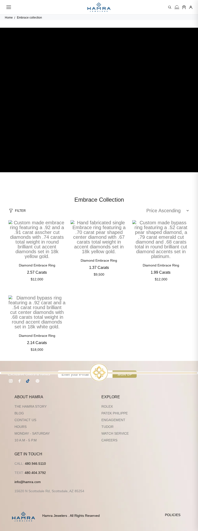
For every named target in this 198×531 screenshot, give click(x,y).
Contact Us (25, 420)
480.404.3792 (35, 473)
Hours (20, 427)
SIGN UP (124, 374)
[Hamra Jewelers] (99, 7)
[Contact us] (177, 7)
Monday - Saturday (32, 433)
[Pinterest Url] (37, 381)
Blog (19, 413)
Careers (109, 440)
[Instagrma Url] (11, 381)
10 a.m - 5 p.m (25, 440)
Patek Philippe (114, 413)
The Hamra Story (30, 406)
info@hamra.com (27, 482)
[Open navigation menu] (9, 7)
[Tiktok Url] (28, 381)
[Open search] (169, 7)
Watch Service (115, 433)
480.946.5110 (35, 463)
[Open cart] (184, 7)
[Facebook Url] (19, 381)
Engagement (113, 420)
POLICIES (172, 515)
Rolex (107, 406)
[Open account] (190, 7)
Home (9, 17)
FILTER (20, 210)
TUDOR (107, 427)
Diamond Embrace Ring (37, 265)
